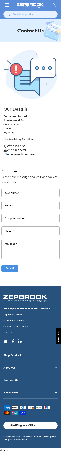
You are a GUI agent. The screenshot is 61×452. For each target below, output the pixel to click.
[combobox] (30, 14)
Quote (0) (58, 336)
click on (4, 450)
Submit (10, 268)
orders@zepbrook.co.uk (21, 154)
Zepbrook (10, 436)
